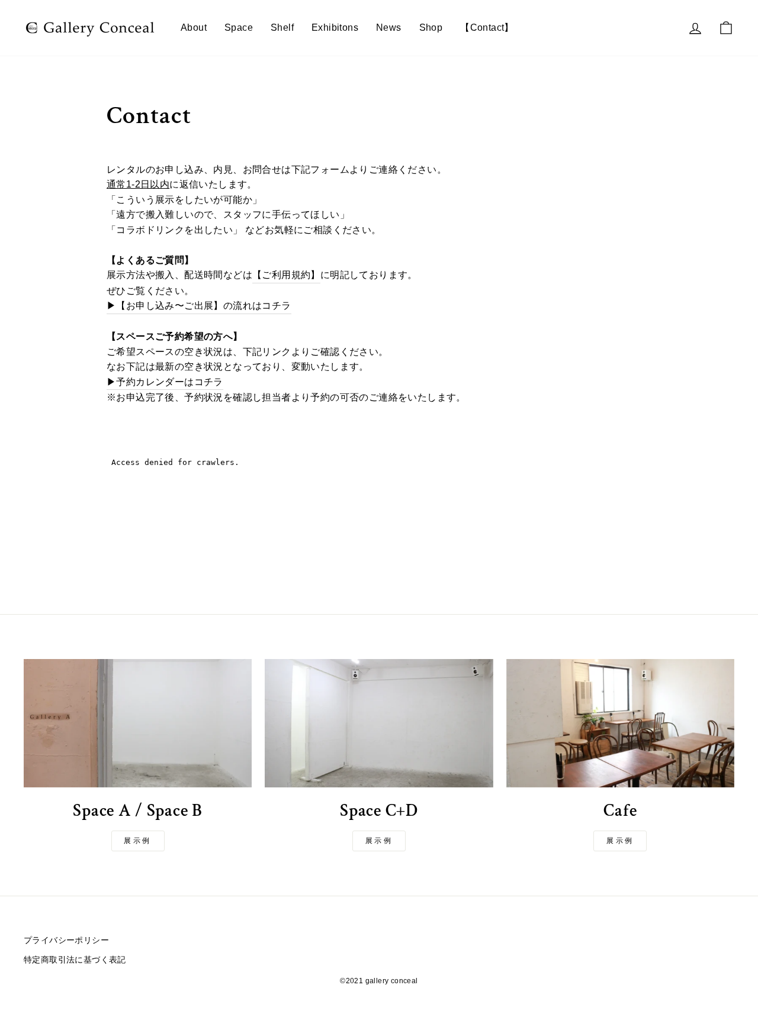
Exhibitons (334, 27)
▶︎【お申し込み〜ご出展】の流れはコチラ (199, 306)
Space (238, 27)
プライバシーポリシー (66, 940)
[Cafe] (620, 723)
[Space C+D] (379, 723)
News (389, 27)
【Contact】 (487, 27)
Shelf (282, 27)
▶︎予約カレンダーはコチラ (165, 382)
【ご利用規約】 (286, 275)
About (194, 27)
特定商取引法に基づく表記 (75, 959)
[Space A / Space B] (138, 723)
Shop (431, 27)
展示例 (138, 841)
